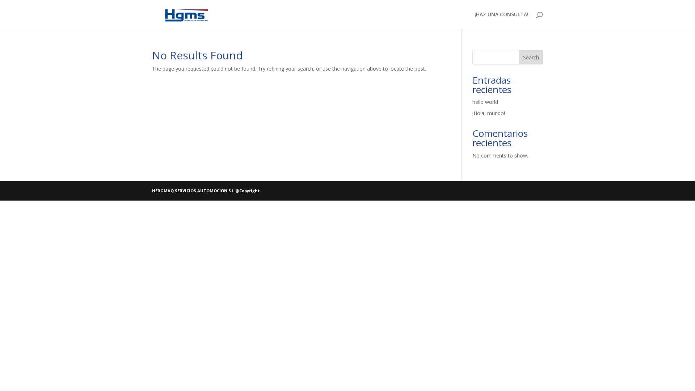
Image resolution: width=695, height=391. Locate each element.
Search (531, 57)
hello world (485, 101)
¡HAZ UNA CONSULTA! (501, 15)
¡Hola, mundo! (488, 113)
